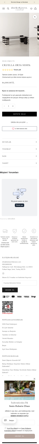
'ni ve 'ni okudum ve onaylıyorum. (18, 429)
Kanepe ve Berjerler (9, 331)
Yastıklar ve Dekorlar (9, 335)
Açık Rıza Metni (12, 428)
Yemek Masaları (7, 338)
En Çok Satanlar (7, 328)
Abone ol (10, 290)
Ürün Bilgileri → (19, 122)
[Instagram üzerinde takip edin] (19, 273)
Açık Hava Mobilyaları (9, 349)
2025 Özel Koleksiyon (9, 324)
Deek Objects (8, 61)
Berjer (4, 345)
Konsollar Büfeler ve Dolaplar (12, 342)
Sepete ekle (19, 114)
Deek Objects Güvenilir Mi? (11, 360)
